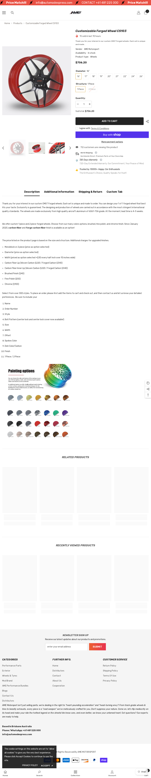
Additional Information (59, 191)
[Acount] (138, 12)
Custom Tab (114, 191)
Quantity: (80, 98)
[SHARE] (146, 121)
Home (7, 23)
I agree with (84, 128)
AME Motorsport (91, 49)
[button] (3, 148)
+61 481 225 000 (92, 2)
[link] (20, 518)
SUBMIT (97, 646)
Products (17, 23)
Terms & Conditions (100, 128)
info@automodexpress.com (39, 2)
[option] (36, 80)
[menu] (4, 12)
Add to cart (110, 121)
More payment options (112, 142)
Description (32, 191)
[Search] (12, 12)
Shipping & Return (90, 191)
